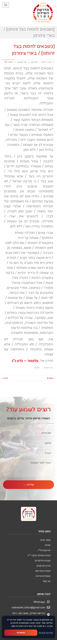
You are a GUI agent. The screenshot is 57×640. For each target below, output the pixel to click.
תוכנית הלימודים (42, 560)
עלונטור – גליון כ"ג (25, 361)
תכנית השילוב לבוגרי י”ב (38, 555)
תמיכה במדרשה (42, 570)
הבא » (5, 378)
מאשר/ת (21, 632)
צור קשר (46, 581)
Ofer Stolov (8, 62)
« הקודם (51, 378)
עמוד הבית (45, 540)
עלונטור (37, 368)
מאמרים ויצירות (43, 576)
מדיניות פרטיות (46, 632)
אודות (47, 545)
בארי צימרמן (48, 368)
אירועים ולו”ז (44, 550)
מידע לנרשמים (43, 565)
